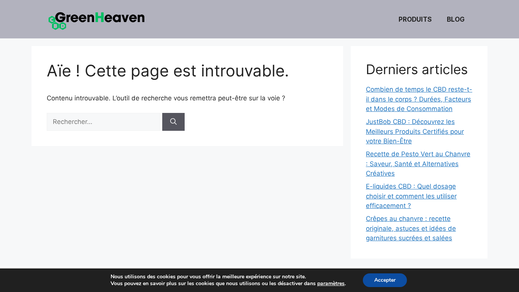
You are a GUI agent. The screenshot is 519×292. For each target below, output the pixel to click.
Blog (456, 19)
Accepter (385, 280)
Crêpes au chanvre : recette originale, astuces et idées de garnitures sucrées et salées (411, 228)
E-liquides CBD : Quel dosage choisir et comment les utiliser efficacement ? (411, 195)
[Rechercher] (173, 122)
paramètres (331, 283)
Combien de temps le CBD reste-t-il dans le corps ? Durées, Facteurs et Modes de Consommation (419, 99)
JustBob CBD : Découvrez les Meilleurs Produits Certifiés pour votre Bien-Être (415, 131)
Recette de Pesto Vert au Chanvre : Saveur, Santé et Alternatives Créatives (418, 163)
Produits (415, 19)
